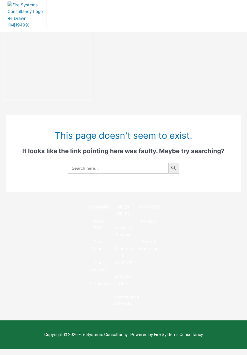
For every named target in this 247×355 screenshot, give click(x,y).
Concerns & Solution (123, 255)
